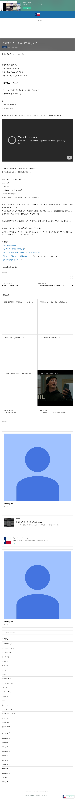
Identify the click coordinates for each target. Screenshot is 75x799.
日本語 (5, 657)
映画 (5, 665)
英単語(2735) (5, 272)
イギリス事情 (7, 644)
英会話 (5, 722)
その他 (5, 696)
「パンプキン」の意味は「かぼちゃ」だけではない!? (21, 252)
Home (34, 21)
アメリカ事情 (7, 683)
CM (4, 670)
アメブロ (40, 21)
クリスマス (6, 652)
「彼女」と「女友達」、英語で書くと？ (16, 256)
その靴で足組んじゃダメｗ (11, 260)
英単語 (4, 47)
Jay (4, 687)
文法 (4, 700)
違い (5, 705)
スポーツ (6, 692)
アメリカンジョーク (8, 713)
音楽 (4, 674)
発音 (5, 718)
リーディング (7, 709)
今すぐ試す (26, 8)
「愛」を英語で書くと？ (11, 245)
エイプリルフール (8, 648)
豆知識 (5, 661)
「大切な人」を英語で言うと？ (13, 249)
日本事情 (6, 678)
